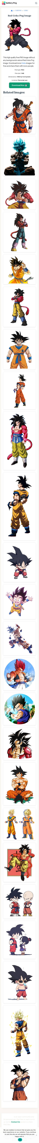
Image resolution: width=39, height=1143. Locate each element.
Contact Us (15, 1122)
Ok (20, 1140)
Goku (23, 63)
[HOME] (12, 11)
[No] (36, 1135)
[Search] (36, 3)
